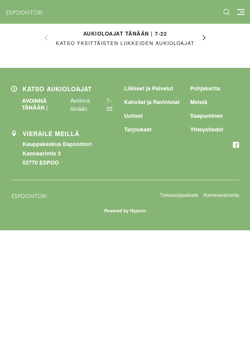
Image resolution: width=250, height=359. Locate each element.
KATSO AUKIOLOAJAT (57, 88)
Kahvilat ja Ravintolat (152, 102)
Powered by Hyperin (125, 210)
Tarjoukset (138, 129)
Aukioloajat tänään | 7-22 (125, 33)
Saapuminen (206, 116)
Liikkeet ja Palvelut (148, 88)
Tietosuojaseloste (179, 194)
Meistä (198, 102)
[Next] (204, 37)
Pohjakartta (205, 88)
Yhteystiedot (206, 129)
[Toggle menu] (240, 12)
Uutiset (133, 116)
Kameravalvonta (221, 194)
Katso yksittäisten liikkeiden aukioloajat (125, 43)
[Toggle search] (226, 11)
